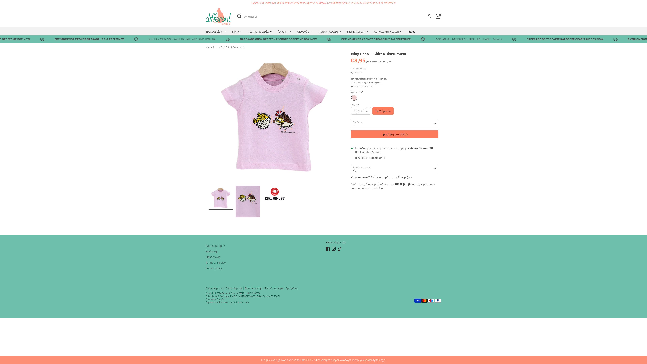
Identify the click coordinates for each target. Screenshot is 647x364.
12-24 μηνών (383, 111)
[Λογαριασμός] (429, 16)
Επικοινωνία (213, 257)
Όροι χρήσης (291, 288)
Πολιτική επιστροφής (273, 288)
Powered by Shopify (215, 299)
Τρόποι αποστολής (253, 288)
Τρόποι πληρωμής (234, 288)
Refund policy (214, 268)
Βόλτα (236, 31)
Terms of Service (216, 262)
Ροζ (354, 98)
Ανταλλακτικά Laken (386, 31)
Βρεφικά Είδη (214, 31)
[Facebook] (328, 249)
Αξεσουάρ (303, 31)
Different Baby (228, 293)
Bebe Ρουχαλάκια (375, 82)
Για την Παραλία (259, 31)
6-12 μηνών (361, 111)
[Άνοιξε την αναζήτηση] (239, 16)
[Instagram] (334, 249)
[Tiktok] (339, 249)
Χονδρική (211, 251)
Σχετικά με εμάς (215, 245)
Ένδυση (283, 31)
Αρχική (209, 47)
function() (244, 302)
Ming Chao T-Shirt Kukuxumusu (230, 47)
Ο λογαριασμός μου (215, 288)
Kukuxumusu (381, 78)
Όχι (355, 170)
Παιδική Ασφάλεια (330, 31)
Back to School (356, 31)
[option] (275, 118)
